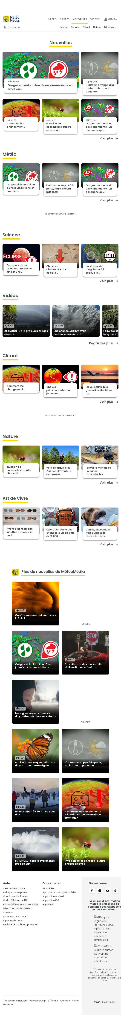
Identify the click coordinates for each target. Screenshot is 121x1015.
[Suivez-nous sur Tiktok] (115, 891)
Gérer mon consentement (17, 908)
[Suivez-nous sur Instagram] (100, 891)
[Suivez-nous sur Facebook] (92, 891)
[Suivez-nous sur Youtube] (108, 891)
